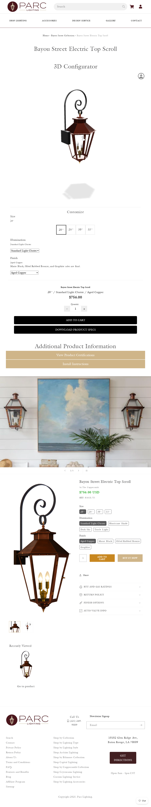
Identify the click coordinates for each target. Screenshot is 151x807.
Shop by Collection (63, 737)
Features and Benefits (17, 771)
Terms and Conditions (18, 762)
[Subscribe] (141, 725)
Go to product (26, 686)
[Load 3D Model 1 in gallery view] (27, 626)
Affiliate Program (15, 781)
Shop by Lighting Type (65, 742)
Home (46, 35)
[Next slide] (78, 470)
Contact (10, 742)
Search (9, 737)
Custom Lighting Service (66, 776)
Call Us (74, 716)
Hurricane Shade (118, 523)
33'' (108, 511)
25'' (91, 511)
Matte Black (105, 541)
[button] (131, 7)
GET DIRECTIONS (123, 758)
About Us (11, 757)
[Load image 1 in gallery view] (14, 626)
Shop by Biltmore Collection (69, 757)
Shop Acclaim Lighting (65, 752)
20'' (83, 511)
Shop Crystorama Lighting (67, 771)
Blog (8, 776)
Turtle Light (101, 529)
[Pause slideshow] (86, 470)
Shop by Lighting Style (65, 747)
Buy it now (130, 558)
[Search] (123, 6)
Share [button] (86, 575)
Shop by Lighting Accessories (69, 781)
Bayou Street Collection (62, 35)
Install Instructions (75, 364)
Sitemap (10, 786)
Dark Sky (86, 529)
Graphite (85, 547)
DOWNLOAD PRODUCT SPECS (75, 329)
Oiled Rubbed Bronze (128, 541)
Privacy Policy (13, 747)
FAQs (9, 767)
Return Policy (13, 752)
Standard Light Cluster (93, 523)
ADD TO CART (75, 320)
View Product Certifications (75, 355)
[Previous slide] (65, 470)
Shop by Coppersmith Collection (71, 767)
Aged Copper (88, 541)
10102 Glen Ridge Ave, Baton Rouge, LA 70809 (123, 740)
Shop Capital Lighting (65, 762)
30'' (99, 511)
